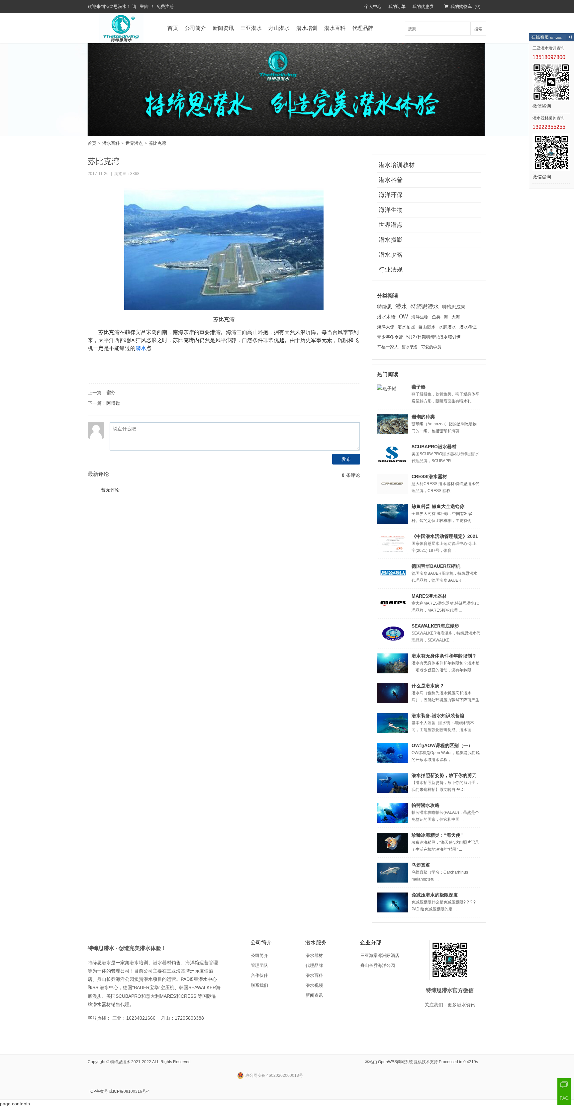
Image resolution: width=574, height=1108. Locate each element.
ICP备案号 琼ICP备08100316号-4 (119, 1091)
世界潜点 (134, 143)
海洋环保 (391, 195)
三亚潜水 (251, 28)
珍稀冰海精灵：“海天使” (437, 835)
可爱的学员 (431, 347)
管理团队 (259, 965)
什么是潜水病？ (428, 685)
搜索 (478, 28)
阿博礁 (113, 403)
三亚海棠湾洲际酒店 (379, 955)
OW (403, 316)
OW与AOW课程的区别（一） (442, 745)
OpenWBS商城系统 (395, 1062)
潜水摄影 (391, 239)
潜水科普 (391, 180)
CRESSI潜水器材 (429, 476)
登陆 (144, 6)
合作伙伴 (259, 975)
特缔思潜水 (116, 6)
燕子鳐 (419, 386)
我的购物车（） (466, 6)
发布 (346, 459)
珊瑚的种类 (423, 416)
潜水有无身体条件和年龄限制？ (444, 655)
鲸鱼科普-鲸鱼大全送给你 (438, 506)
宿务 (111, 392)
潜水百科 (334, 28)
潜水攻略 (391, 254)
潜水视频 (314, 985)
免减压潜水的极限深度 (435, 894)
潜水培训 (307, 28)
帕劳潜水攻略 (425, 805)
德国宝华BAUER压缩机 (436, 566)
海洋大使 (385, 326)
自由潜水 (426, 327)
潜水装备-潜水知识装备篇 (438, 715)
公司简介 (195, 28)
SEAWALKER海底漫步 (435, 626)
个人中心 (373, 6)
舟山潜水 (279, 28)
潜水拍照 (406, 326)
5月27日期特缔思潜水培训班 (433, 336)
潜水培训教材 (397, 165)
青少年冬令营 (390, 336)
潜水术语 (386, 316)
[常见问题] (564, 1098)
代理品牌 (362, 28)
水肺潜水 (447, 326)
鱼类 (436, 316)
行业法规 (391, 269)
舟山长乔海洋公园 (377, 965)
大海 (455, 316)
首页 (172, 28)
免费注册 (165, 6)
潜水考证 (468, 326)
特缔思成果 (453, 306)
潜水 (141, 348)
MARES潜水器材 (429, 596)
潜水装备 (410, 347)
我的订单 (397, 6)
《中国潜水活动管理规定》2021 (445, 536)
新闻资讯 (223, 28)
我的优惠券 (423, 6)
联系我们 (259, 985)
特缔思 (384, 306)
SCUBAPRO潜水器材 (434, 446)
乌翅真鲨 (421, 865)
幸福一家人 (388, 347)
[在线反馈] (564, 1084)
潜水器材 (314, 955)
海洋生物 (391, 210)
